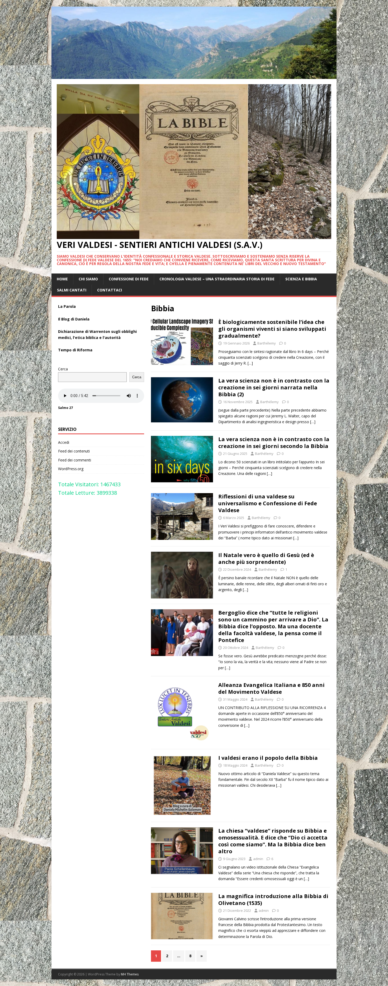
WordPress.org (70, 468)
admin (258, 858)
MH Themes (130, 974)
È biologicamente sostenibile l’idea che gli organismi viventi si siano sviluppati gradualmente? (272, 328)
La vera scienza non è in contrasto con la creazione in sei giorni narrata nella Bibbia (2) (273, 387)
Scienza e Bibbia (301, 278)
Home (62, 278)
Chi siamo (88, 278)
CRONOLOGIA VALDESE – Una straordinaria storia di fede (217, 278)
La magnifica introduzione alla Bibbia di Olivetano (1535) (273, 900)
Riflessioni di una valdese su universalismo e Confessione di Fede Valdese (267, 503)
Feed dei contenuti (74, 451)
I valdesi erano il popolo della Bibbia (268, 757)
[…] (250, 363)
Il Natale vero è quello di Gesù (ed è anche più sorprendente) (266, 558)
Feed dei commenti (74, 460)
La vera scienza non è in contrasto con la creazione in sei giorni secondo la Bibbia (273, 443)
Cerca (63, 368)
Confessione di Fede (129, 278)
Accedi (63, 442)
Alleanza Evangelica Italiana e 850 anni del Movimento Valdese (271, 688)
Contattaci (109, 290)
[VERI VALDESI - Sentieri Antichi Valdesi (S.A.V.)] (194, 75)
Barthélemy (266, 343)
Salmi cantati (71, 290)
